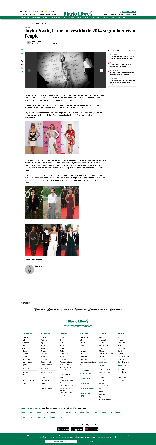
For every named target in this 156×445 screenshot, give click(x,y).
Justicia (24, 348)
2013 (104, 413)
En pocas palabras (66, 386)
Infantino (45, 18)
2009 (24, 417)
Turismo (44, 340)
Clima (43, 378)
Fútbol (81, 340)
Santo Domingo (38, 44)
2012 (111, 413)
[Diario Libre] (78, 13)
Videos (134, 14)
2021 (46, 413)
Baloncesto (83, 337)
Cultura (62, 343)
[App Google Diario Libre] (63, 429)
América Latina (104, 372)
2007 (39, 417)
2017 (75, 413)
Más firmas (103, 362)
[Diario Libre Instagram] (70, 325)
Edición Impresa (86, 388)
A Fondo (24, 357)
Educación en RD (25, 18)
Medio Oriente (104, 386)
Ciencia (43, 375)
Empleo (43, 345)
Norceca (71, 18)
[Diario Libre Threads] (86, 325)
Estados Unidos (104, 369)
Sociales (63, 357)
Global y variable (46, 362)
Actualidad (33, 14)
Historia (43, 383)
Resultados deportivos (87, 362)
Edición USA (84, 379)
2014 (97, 413)
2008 (32, 417)
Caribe (101, 397)
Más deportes (84, 359)
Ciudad (23, 340)
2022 (39, 413)
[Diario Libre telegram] (82, 325)
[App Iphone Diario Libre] (77, 429)
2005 (53, 417)
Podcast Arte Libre (67, 362)
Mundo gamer (123, 359)
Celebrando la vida (66, 380)
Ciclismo (82, 351)
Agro (42, 343)
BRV (80, 367)
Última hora (85, 374)
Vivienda (44, 357)
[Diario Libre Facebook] (66, 325)
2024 (24, 413)
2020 (53, 413)
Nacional (24, 337)
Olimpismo (83, 357)
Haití (100, 375)
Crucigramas (122, 380)
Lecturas (102, 359)
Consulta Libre (65, 395)
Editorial (102, 343)
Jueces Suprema (95, 18)
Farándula (63, 345)
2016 (82, 413)
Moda (62, 348)
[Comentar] (22, 64)
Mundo (48, 14)
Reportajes (25, 365)
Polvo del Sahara (116, 18)
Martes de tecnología (48, 386)
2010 (125, 413)
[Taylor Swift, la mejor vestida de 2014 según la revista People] (22, 53)
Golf (80, 348)
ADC (100, 337)
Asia (100, 389)
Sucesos (24, 354)
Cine (61, 340)
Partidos (24, 372)
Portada (28, 23)
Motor (81, 345)
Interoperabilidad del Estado (59, 18)
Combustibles (36, 18)
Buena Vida (64, 354)
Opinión (120, 14)
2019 (60, 413)
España (101, 378)
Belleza (62, 351)
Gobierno (24, 383)
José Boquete (26, 362)
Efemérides (122, 369)
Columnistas (103, 357)
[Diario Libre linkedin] (78, 325)
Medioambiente (46, 372)
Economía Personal (67, 393)
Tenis (81, 354)
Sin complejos (65, 383)
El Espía (101, 351)
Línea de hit (83, 365)
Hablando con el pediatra (66, 368)
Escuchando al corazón (65, 389)
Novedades (64, 359)
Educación (25, 343)
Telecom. (44, 359)
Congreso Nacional (28, 380)
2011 (118, 413)
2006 (46, 417)
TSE (22, 378)
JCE (22, 375)
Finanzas (44, 337)
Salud (23, 345)
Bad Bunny (106, 18)
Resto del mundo (105, 400)
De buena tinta (104, 345)
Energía (43, 351)
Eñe (61, 377)
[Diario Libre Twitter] (74, 325)
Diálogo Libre (26, 359)
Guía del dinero (123, 362)
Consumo (44, 354)
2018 (68, 413)
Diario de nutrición (66, 372)
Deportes (113, 14)
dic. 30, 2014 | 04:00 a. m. (55, 44)
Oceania (102, 394)
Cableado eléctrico (82, 18)
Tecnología (45, 380)
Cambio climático (47, 389)
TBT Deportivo (84, 370)
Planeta (127, 14)
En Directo (102, 348)
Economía (55, 14)
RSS (119, 375)
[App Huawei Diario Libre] (91, 429)
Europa (101, 380)
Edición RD (84, 384)
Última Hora (24, 14)
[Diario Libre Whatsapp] (90, 325)
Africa (101, 391)
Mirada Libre (103, 340)
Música (62, 337)
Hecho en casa (123, 357)
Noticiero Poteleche (106, 354)
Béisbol (82, 343)
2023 (32, 413)
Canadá (101, 383)
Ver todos (132, 50)
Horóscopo (122, 378)
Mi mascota (64, 365)
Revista (105, 14)
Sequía (125, 18)
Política (41, 14)
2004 (60, 417)
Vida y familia (65, 375)
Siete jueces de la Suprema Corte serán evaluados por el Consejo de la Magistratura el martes (123, 82)
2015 (89, 413)
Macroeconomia (47, 365)
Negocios (44, 348)
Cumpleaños (122, 372)
